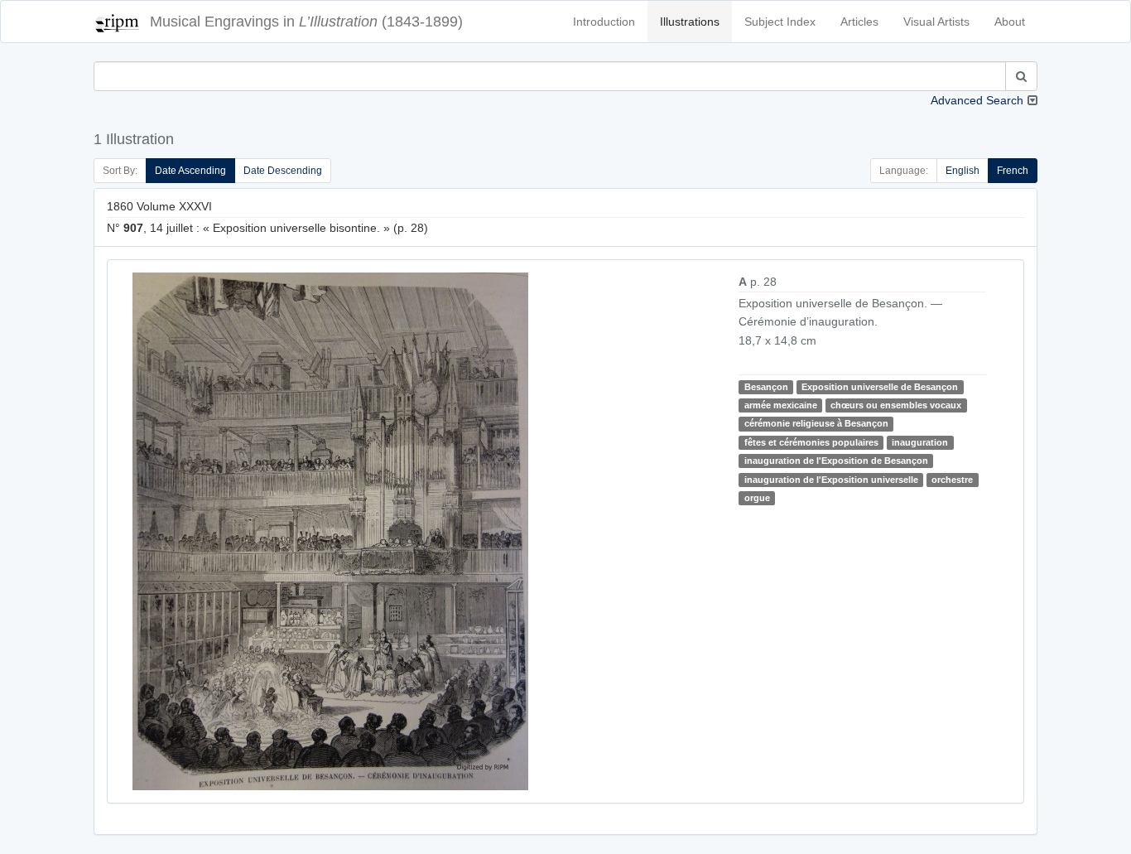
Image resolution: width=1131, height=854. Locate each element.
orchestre (952, 480)
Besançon (766, 387)
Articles (859, 21)
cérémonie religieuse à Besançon (816, 423)
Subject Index (780, 21)
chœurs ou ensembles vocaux (895, 405)
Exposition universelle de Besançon (879, 387)
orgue (757, 498)
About (1009, 21)
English (962, 170)
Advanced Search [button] (977, 100)
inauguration (920, 442)
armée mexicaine (780, 405)
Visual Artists (936, 21)
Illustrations (690, 21)
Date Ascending (190, 170)
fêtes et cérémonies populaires (811, 442)
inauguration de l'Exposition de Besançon (836, 461)
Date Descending (282, 170)
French (1012, 170)
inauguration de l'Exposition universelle (831, 480)
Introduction (604, 21)
